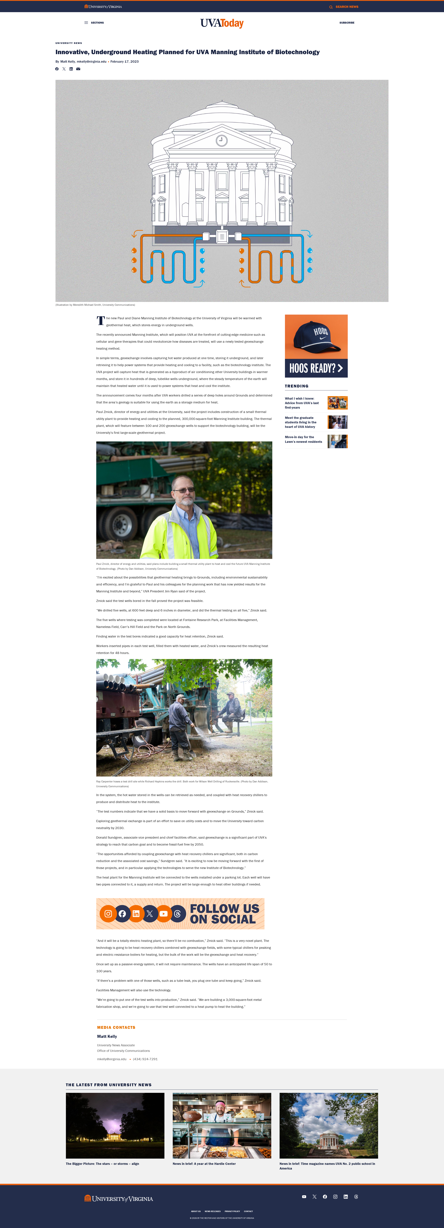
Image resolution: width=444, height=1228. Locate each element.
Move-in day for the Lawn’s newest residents (303, 439)
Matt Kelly (107, 1036)
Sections (97, 22)
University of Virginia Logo (103, 6)
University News (69, 43)
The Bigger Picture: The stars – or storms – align (102, 1163)
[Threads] (356, 1197)
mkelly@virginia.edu (91, 61)
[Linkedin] (346, 1197)
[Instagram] (335, 1197)
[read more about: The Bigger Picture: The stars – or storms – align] (115, 1126)
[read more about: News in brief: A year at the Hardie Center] (222, 1126)
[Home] (222, 24)
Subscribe (347, 22)
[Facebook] (325, 1197)
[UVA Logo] (118, 1198)
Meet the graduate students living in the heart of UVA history (301, 422)
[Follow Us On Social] (180, 928)
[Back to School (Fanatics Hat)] (316, 346)
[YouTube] (304, 1197)
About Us (196, 1211)
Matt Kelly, (68, 61)
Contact (248, 1211)
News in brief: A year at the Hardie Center (204, 1163)
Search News (347, 7)
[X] (314, 1197)
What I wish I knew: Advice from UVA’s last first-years (302, 403)
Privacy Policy (232, 1211)
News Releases (213, 1211)
